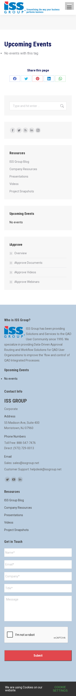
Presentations (19, 176)
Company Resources (23, 169)
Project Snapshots (22, 191)
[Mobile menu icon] (69, 7)
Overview (20, 253)
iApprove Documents (28, 262)
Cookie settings (60, 688)
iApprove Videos (25, 272)
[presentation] (36, 635)
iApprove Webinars (26, 281)
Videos (14, 184)
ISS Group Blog (19, 161)
